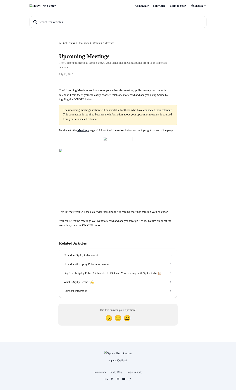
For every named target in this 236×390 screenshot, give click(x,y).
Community (142, 6)
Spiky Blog (159, 6)
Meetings (83, 43)
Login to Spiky (178, 6)
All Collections (67, 43)
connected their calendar (157, 110)
